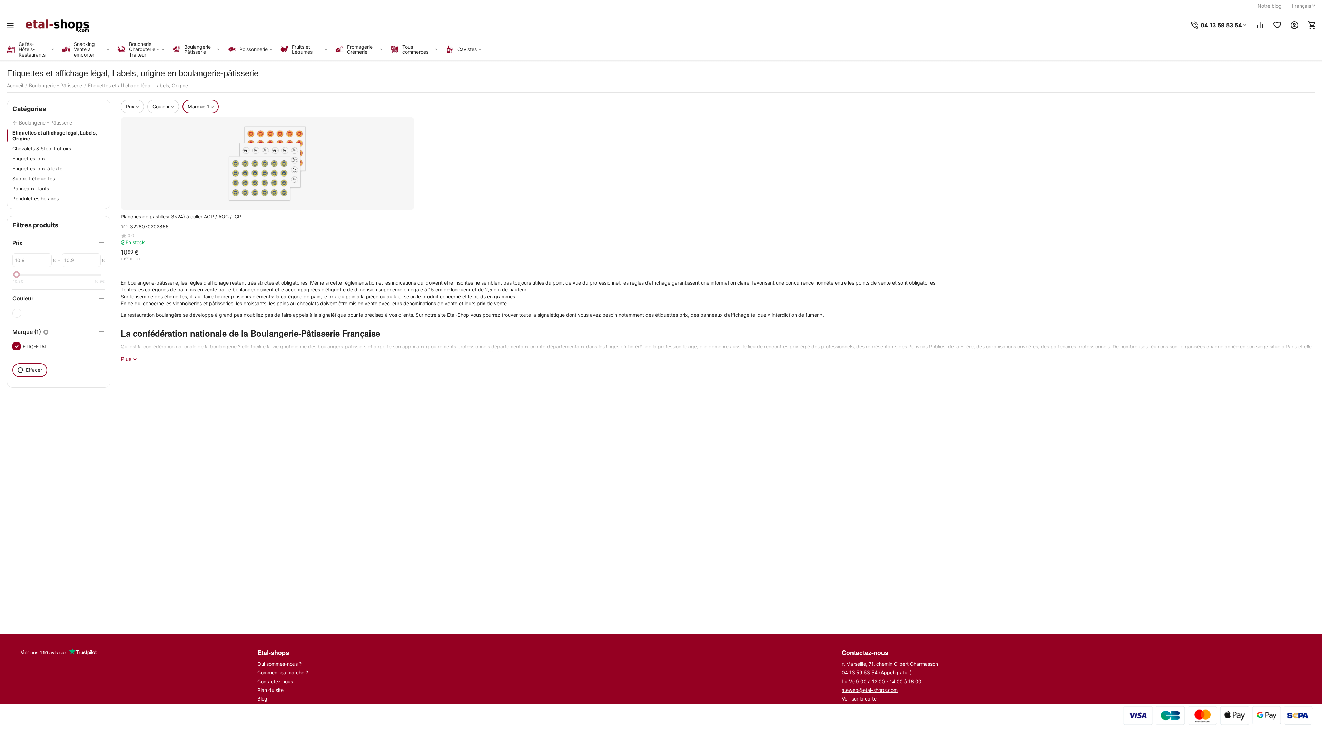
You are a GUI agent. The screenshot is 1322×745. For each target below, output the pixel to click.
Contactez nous (275, 681)
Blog (262, 699)
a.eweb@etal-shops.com (870, 690)
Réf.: (124, 226)
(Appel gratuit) (877, 672)
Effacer (34, 370)
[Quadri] (16, 313)
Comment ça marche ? (282, 672)
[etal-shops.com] (58, 25)
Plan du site (270, 690)
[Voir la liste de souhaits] (1277, 25)
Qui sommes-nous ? (279, 664)
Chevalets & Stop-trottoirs (41, 148)
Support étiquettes (33, 178)
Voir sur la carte (859, 699)
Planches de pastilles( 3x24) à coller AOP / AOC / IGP (181, 216)
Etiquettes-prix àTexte (37, 168)
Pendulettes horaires (35, 198)
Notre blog (1269, 6)
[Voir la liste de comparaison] (1260, 25)
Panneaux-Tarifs (30, 188)
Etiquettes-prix (29, 158)
